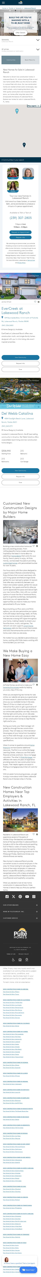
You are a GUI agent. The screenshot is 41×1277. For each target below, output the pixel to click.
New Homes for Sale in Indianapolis (12, 1084)
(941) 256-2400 (7, 325)
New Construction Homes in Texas (14, 1242)
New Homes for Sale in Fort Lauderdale (13, 1034)
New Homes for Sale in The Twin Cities (13, 1127)
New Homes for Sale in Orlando (11, 1046)
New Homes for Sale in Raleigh (11, 1178)
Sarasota (19, 8)
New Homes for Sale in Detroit (11, 1119)
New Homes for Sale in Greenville (12, 1224)
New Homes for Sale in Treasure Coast (13, 1057)
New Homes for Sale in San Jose (11, 1017)
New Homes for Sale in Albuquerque (12, 1160)
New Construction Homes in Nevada (15, 1133)
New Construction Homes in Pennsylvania (17, 1205)
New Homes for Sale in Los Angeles (12, 1005)
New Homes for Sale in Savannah (11, 1067)
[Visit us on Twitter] (13, 897)
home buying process (11, 687)
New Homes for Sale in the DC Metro (12, 1103)
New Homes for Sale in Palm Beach (12, 1049)
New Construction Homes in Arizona (15, 989)
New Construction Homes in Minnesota (16, 1125)
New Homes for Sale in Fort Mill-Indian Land (14, 1221)
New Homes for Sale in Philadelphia (12, 1208)
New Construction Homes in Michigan (16, 1117)
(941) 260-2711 (7, 426)
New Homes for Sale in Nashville (11, 1237)
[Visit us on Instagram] (33, 897)
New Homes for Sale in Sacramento (12, 1015)
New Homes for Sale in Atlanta (11, 1065)
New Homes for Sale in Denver (11, 1026)
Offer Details (20, 33)
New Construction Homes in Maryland (16, 1098)
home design (16, 556)
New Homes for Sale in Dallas (11, 1248)
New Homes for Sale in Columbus (12, 1191)
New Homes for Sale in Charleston (12, 1216)
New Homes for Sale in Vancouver (12, 1272)
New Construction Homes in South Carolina (18, 1213)
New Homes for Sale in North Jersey (12, 1149)
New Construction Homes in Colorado (16, 1023)
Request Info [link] (20, 237)
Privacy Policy (24, 954)
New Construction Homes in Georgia (15, 1062)
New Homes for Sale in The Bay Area (12, 1002)
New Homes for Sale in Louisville (11, 1092)
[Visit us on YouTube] (27, 897)
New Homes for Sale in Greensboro (12, 1175)
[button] (24, 145)
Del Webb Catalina (17, 413)
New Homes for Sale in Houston (11, 1250)
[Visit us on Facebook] (7, 897)
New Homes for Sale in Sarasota (11, 1052)
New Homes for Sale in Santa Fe (11, 1162)
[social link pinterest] (38, 302)
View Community (20, 357)
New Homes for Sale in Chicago (11, 1076)
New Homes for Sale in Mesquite (11, 1138)
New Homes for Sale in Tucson (11, 994)
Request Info (20, 363)
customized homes (10, 563)
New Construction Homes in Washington (17, 1267)
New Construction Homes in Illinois (15, 1073)
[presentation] (1, 22)
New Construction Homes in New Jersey (16, 1144)
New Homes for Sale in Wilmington (12, 1181)
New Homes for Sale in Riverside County (13, 1012)
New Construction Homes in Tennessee (16, 1234)
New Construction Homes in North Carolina (18, 1168)
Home (4, 8)
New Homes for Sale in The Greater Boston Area (15, 1111)
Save (20, 369)
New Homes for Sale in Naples (11, 1044)
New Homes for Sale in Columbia (11, 1218)
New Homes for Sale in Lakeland (11, 1041)
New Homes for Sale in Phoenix (11, 991)
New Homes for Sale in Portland (11, 1199)
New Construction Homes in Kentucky (16, 1089)
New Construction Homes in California (16, 1000)
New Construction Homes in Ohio (14, 1186)
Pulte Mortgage (26, 757)
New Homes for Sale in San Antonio (12, 1253)
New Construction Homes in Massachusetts (18, 1108)
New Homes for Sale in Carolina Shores (13, 1170)
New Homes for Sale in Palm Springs (12, 1010)
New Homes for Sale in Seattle (11, 1269)
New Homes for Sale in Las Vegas (11, 1136)
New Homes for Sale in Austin (11, 1245)
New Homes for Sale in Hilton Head (12, 1226)
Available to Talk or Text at (20, 213)
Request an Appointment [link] (20, 232)
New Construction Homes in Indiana (15, 1081)
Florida (11, 8)
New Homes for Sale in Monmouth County (14, 1146)
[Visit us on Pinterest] (20, 897)
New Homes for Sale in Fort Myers (12, 1036)
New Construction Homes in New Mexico (16, 1157)
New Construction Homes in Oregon (15, 1197)
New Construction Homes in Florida (15, 1031)
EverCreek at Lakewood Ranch (16, 310)
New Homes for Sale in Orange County (13, 1007)
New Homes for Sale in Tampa (11, 1054)
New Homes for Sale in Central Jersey (13, 1151)
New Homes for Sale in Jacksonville (12, 1039)
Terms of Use (11, 954)
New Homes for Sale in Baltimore (11, 1100)
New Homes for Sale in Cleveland (11, 1189)
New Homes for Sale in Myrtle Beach (12, 1229)
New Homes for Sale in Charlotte (11, 1173)
